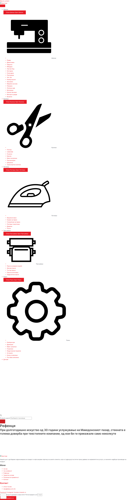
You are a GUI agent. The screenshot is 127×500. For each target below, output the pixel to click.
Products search (5, 418)
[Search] (2, 421)
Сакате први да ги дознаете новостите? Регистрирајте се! (18, 495)
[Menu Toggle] (2, 5)
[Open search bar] (1, 416)
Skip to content (4, 1)
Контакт (4, 483)
